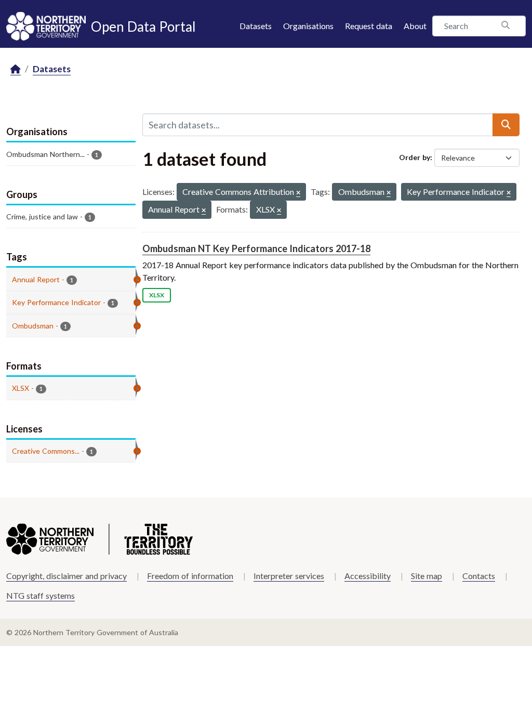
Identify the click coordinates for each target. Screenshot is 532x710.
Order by (414, 157)
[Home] (15, 69)
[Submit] (506, 124)
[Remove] (298, 193)
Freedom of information (190, 576)
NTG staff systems (40, 595)
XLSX (156, 295)
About (415, 26)
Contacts (478, 576)
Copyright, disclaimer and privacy (66, 576)
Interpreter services (289, 576)
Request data (368, 26)
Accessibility (367, 576)
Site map (426, 576)
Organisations (308, 26)
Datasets (256, 26)
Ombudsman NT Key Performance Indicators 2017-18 (256, 248)
